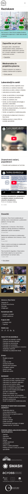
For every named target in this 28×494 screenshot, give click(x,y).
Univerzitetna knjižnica (9, 412)
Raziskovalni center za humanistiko (13, 106)
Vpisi (4, 360)
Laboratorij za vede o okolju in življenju (14, 90)
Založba (5, 434)
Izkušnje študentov (8, 363)
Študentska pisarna (8, 410)
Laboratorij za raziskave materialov (13, 88)
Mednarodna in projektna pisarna (12, 414)
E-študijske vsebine (8, 367)
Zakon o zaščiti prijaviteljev (11, 445)
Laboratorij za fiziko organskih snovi (13, 85)
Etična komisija (7, 438)
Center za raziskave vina (10, 99)
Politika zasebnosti (8, 442)
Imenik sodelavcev (7, 316)
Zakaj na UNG (7, 362)
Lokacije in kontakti (8, 314)
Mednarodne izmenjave (10, 365)
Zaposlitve (6, 436)
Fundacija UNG (6, 322)
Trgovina (5, 324)
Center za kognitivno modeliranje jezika (14, 112)
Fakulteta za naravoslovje (10, 343)
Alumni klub (6, 416)
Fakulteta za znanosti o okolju (12, 339)
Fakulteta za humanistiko (10, 345)
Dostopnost (6, 444)
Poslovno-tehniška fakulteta (11, 341)
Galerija (5, 440)
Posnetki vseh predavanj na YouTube (14, 165)
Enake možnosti (7, 421)
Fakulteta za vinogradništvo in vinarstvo (14, 347)
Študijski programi (8, 358)
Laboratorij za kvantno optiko (11, 92)
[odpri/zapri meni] (25, 3)
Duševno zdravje (8, 419)
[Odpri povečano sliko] (7, 270)
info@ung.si (4, 308)
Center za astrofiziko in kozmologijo (13, 95)
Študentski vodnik (8, 371)
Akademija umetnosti (9, 349)
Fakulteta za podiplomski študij (12, 350)
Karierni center (7, 369)
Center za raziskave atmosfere (12, 97)
